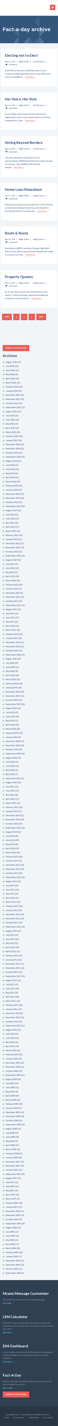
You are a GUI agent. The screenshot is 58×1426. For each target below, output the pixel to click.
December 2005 (13, 1260)
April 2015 (10, 799)
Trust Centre (48, 1417)
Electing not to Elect (21, 55)
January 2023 (12, 539)
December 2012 (13, 914)
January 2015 (12, 811)
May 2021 (10, 621)
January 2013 (12, 910)
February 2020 (12, 683)
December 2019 (13, 691)
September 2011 (13, 976)
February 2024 (12, 485)
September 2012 (13, 926)
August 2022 (11, 559)
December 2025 (13, 395)
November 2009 (13, 1066)
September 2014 (13, 827)
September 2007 (13, 1174)
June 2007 (10, 1186)
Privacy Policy (18, 1417)
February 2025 (12, 436)
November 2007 (13, 1165)
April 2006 (10, 1244)
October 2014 (12, 823)
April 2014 (10, 848)
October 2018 (12, 749)
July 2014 (10, 836)
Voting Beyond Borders (24, 142)
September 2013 (13, 877)
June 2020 (10, 667)
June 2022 (10, 568)
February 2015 (12, 807)
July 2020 (10, 663)
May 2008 (10, 1141)
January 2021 (12, 638)
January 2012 (12, 959)
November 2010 (13, 1017)
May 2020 (10, 671)
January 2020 (12, 687)
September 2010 (13, 1025)
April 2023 (10, 526)
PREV (7, 317)
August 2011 (11, 980)
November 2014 (13, 819)
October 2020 (12, 650)
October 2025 (12, 403)
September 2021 (13, 605)
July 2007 (10, 1182)
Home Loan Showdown (23, 189)
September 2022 (13, 555)
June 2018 (10, 766)
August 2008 (11, 1128)
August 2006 (11, 1227)
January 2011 (12, 1009)
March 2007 (11, 1198)
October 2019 (12, 700)
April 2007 (10, 1194)
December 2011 (13, 963)
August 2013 (11, 881)
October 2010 (12, 1021)
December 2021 (13, 592)
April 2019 (10, 724)
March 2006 (11, 1248)
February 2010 (12, 1054)
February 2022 (12, 584)
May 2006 (10, 1240)
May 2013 (10, 893)
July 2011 (10, 984)
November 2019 (13, 696)
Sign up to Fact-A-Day (16, 348)
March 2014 (11, 852)
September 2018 (13, 753)
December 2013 (13, 864)
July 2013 (10, 885)
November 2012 (13, 918)
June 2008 (10, 1137)
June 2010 (10, 1038)
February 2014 (12, 856)
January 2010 (12, 1058)
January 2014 (12, 860)
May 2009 (10, 1091)
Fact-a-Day (8, 1388)
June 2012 (10, 939)
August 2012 (11, 931)
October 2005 (12, 1268)
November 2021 (13, 597)
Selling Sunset (38, 195)
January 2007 (12, 1207)
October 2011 (12, 972)
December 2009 (13, 1062)
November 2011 (13, 968)
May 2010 (10, 1042)
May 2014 (10, 844)
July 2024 (10, 465)
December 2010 (13, 1013)
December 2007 (13, 1161)
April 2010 (10, 1046)
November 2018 (13, 745)
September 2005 (13, 1273)
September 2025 (13, 407)
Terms (6, 1417)
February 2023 (12, 535)
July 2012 (10, 935)
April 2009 (10, 1095)
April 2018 (10, 774)
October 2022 (12, 551)
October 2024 (12, 452)
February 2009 (12, 1104)
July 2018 (10, 761)
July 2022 (10, 564)
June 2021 (10, 617)
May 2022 (10, 572)
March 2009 (11, 1099)
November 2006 (13, 1215)
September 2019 (13, 704)
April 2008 (10, 1145)
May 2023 (10, 522)
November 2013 (13, 869)
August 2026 (11, 362)
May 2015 (10, 794)
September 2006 (13, 1223)
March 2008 (11, 1149)
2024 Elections (38, 61)
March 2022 (11, 580)
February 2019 (12, 733)
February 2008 (12, 1153)
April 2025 (10, 428)
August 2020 (11, 658)
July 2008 (10, 1132)
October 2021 (12, 601)
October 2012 (12, 922)
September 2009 (13, 1075)
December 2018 (13, 741)
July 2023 (10, 514)
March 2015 (11, 803)
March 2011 (11, 1001)
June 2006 (10, 1235)
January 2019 (12, 737)
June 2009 (10, 1087)
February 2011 (12, 1005)
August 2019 (11, 708)
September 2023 (13, 506)
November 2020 (13, 646)
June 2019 (10, 716)
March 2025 (11, 432)
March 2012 (11, 951)
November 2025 (13, 399)
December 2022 (13, 543)
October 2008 (12, 1120)
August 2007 (11, 1178)
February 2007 (12, 1203)
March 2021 (11, 630)
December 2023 (13, 494)
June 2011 (10, 988)
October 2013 (12, 873)
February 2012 (12, 955)
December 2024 (13, 444)
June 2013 (10, 889)
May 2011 (10, 992)
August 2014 (11, 831)
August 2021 (11, 609)
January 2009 (12, 1108)
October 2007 (12, 1170)
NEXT (41, 317)
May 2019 (10, 720)
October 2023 (12, 502)
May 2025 (10, 423)
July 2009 (10, 1083)
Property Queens (19, 277)
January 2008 (12, 1157)
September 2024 (13, 456)
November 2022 (13, 547)
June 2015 (10, 790)
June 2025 (10, 419)
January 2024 (12, 489)
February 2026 (12, 386)
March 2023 (11, 531)
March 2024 (11, 481)
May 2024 (10, 473)
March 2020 (11, 679)
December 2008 (13, 1112)
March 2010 (11, 1050)
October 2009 (12, 1071)
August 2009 (11, 1079)
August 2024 (11, 461)
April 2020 (10, 675)
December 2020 (13, 642)
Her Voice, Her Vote (21, 99)
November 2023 (13, 498)
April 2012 (10, 947)
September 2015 (13, 778)
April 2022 (10, 576)
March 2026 (11, 382)
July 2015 (10, 786)
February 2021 (12, 634)
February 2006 (12, 1252)
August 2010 (11, 1029)
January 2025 (12, 440)
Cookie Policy (33, 1417)
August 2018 (11, 757)
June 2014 (10, 840)
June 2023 (10, 518)
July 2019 (10, 712)
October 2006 (12, 1219)
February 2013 (12, 906)
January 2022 (12, 588)
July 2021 (10, 613)
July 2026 (10, 366)
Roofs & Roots (16, 233)
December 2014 (13, 815)
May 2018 (10, 770)
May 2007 (10, 1190)
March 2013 (11, 902)
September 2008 (13, 1124)
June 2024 (10, 469)
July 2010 (10, 1033)
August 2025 (11, 411)
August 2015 (11, 782)
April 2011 (10, 996)
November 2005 (13, 1264)
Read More (30, 77)
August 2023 (11, 510)
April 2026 (10, 378)
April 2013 (10, 898)
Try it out (7, 1303)
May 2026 (10, 374)
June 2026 (10, 370)
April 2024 (10, 477)
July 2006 (10, 1231)
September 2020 (13, 654)
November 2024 (13, 448)
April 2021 (10, 625)
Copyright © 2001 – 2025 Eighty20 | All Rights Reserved (27, 1414)
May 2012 (10, 943)
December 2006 (13, 1211)
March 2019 (11, 728)
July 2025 (10, 415)
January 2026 (12, 391)
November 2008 (13, 1116)
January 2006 (12, 1256)
